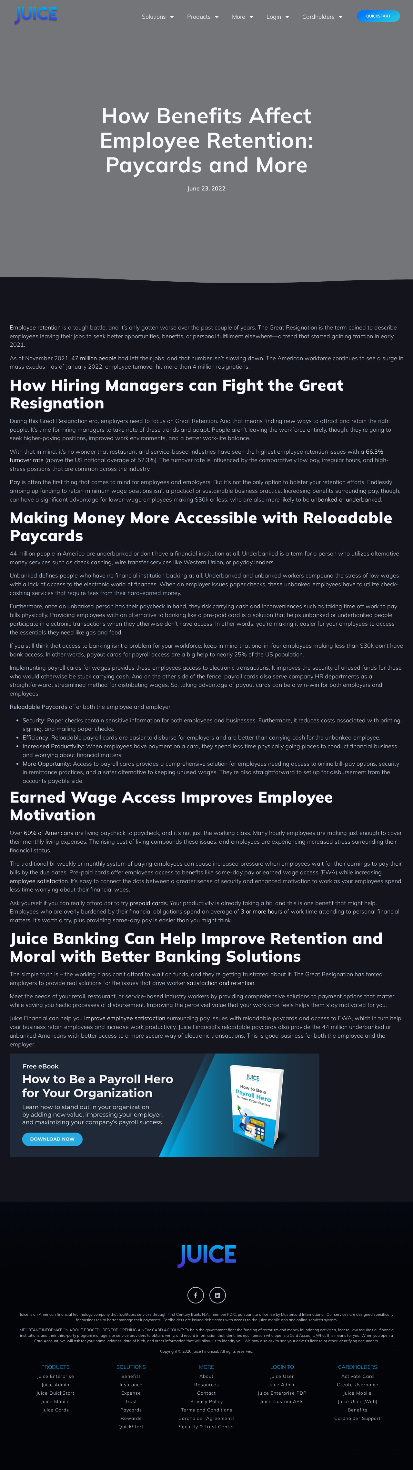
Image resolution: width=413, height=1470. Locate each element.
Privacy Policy (206, 1401)
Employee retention (35, 327)
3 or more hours (261, 911)
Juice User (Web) (358, 1401)
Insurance (131, 1385)
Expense (131, 1393)
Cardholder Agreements (206, 1418)
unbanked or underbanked (346, 499)
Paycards (131, 1410)
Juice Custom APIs (282, 1401)
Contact (206, 1393)
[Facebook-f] (195, 1295)
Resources (206, 1385)
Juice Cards (55, 1410)
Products (199, 16)
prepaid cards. (149, 903)
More (238, 16)
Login (274, 16)
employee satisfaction (39, 881)
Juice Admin (55, 1385)
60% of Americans (48, 833)
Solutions (154, 16)
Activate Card (357, 1376)
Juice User (282, 1376)
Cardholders (318, 16)
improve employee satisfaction (124, 1018)
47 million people (93, 358)
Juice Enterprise (55, 1376)
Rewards (131, 1418)
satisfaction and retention (220, 983)
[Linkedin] (217, 1295)
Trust (131, 1401)
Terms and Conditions (206, 1410)
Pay (15, 482)
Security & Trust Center (206, 1427)
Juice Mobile (55, 1401)
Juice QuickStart (55, 1393)
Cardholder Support (357, 1418)
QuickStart (131, 1427)
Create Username (357, 1385)
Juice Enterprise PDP (282, 1393)
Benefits (131, 1376)
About (206, 1376)
